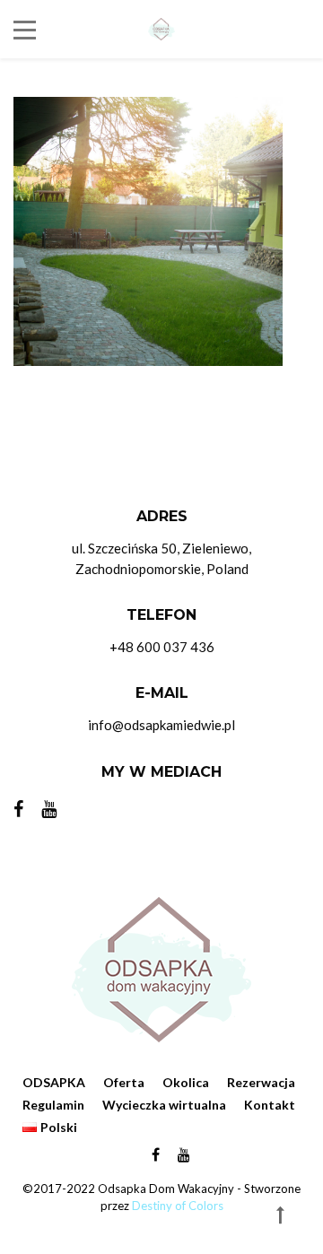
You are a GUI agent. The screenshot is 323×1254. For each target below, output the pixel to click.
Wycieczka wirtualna (164, 1104)
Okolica (185, 1082)
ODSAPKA (53, 1082)
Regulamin (53, 1104)
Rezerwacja (261, 1082)
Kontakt (269, 1104)
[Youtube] (48, 808)
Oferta (123, 1082)
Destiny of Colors (177, 1205)
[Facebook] (22, 808)
